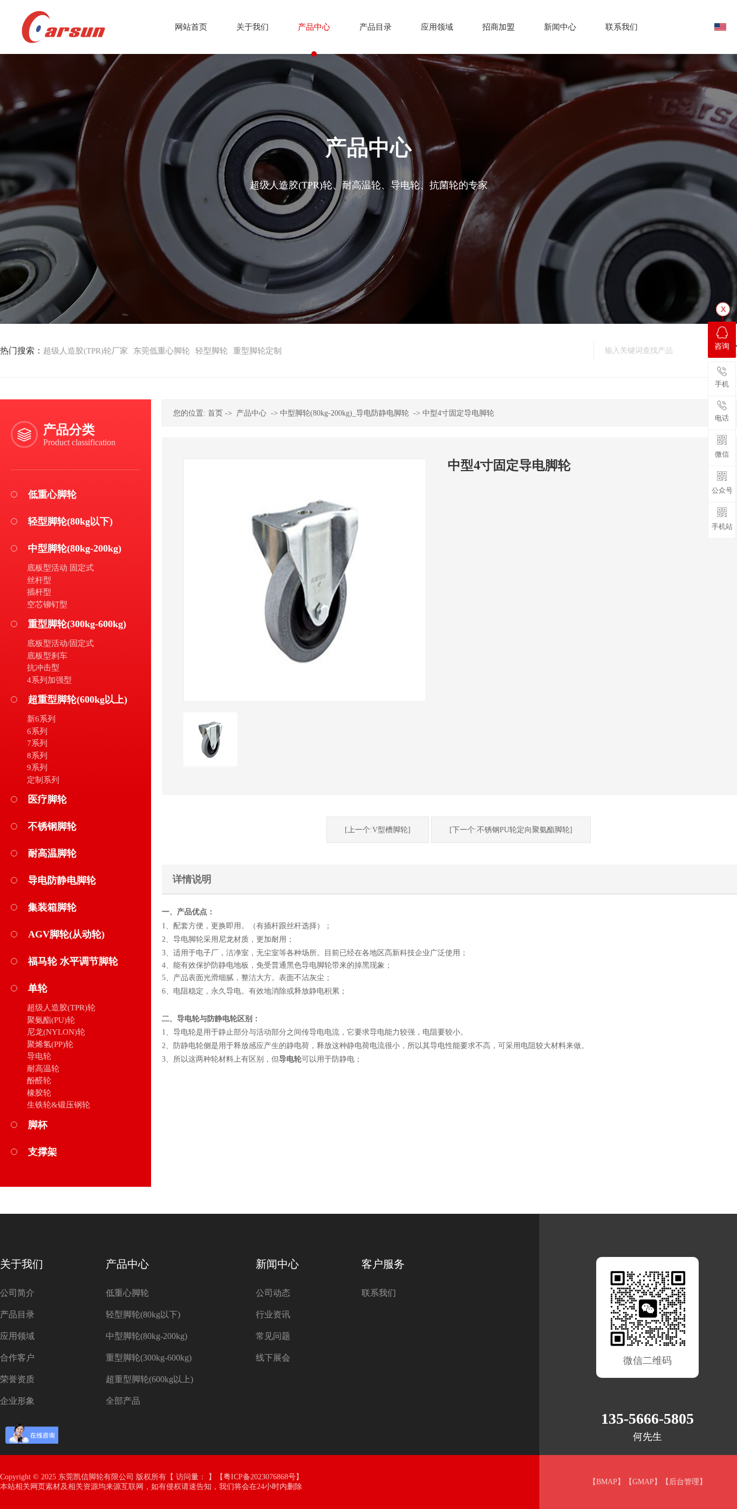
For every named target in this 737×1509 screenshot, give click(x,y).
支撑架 (42, 1151)
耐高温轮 (43, 1068)
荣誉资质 (17, 1379)
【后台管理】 (684, 1482)
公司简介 (17, 1292)
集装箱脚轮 (52, 907)
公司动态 (273, 1292)
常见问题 (273, 1336)
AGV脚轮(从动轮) (66, 934)
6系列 (37, 731)
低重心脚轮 (52, 494)
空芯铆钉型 (47, 604)
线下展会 (273, 1357)
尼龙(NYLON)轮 (56, 1032)
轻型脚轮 (211, 350)
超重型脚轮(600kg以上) (77, 699)
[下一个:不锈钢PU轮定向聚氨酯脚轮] (510, 830)
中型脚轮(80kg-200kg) (74, 548)
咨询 (721, 346)
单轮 (37, 988)
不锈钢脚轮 (52, 826)
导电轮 (39, 1056)
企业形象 (17, 1400)
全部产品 (123, 1400)
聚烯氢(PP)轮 (50, 1044)
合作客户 (17, 1357)
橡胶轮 (39, 1093)
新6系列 (41, 719)
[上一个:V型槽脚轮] (378, 830)
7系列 (37, 743)
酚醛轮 (39, 1080)
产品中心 (251, 413)
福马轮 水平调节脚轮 (73, 961)
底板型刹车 (47, 655)
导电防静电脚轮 (62, 880)
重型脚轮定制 (257, 350)
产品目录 (17, 1314)
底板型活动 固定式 (60, 567)
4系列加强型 (49, 680)
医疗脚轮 (47, 799)
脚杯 (37, 1124)
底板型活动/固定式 (60, 643)
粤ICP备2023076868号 (259, 1477)
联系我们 (378, 1292)
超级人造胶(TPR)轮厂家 (85, 350)
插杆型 (39, 592)
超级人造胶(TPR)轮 (61, 1007)
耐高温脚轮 (52, 853)
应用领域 (17, 1336)
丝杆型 (39, 580)
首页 (215, 413)
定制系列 (43, 780)
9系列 (37, 767)
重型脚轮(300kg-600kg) (77, 623)
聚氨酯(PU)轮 (51, 1020)
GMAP (643, 1482)
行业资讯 (273, 1314)
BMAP (606, 1482)
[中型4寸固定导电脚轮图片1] (210, 739)
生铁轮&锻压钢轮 (58, 1104)
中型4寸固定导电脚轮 (458, 413)
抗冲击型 (43, 667)
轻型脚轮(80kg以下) (70, 521)
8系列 (37, 755)
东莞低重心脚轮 (161, 350)
